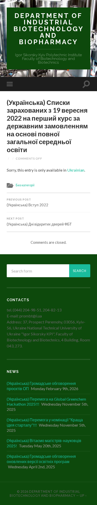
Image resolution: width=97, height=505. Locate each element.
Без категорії (25, 185)
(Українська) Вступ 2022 (27, 202)
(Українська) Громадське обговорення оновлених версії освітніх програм (41, 459)
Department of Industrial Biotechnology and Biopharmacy (48, 29)
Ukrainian (75, 170)
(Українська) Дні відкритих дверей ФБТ (39, 221)
